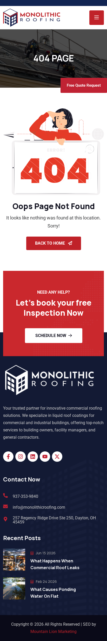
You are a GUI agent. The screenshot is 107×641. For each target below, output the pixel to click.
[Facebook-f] (8, 456)
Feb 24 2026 (46, 581)
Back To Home (50, 243)
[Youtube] (45, 456)
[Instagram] (20, 456)
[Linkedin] (33, 456)
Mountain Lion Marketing (53, 631)
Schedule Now (50, 335)
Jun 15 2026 (45, 552)
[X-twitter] (57, 456)
